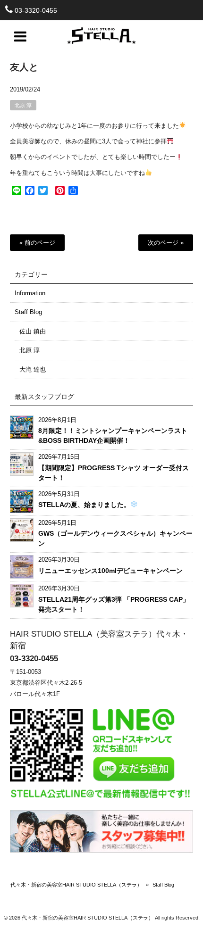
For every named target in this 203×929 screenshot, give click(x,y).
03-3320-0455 (36, 10)
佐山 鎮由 (32, 331)
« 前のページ (37, 242)
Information (30, 293)
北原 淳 (23, 105)
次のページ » (166, 242)
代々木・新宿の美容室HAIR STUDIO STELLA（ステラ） (76, 885)
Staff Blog (28, 311)
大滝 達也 (32, 369)
